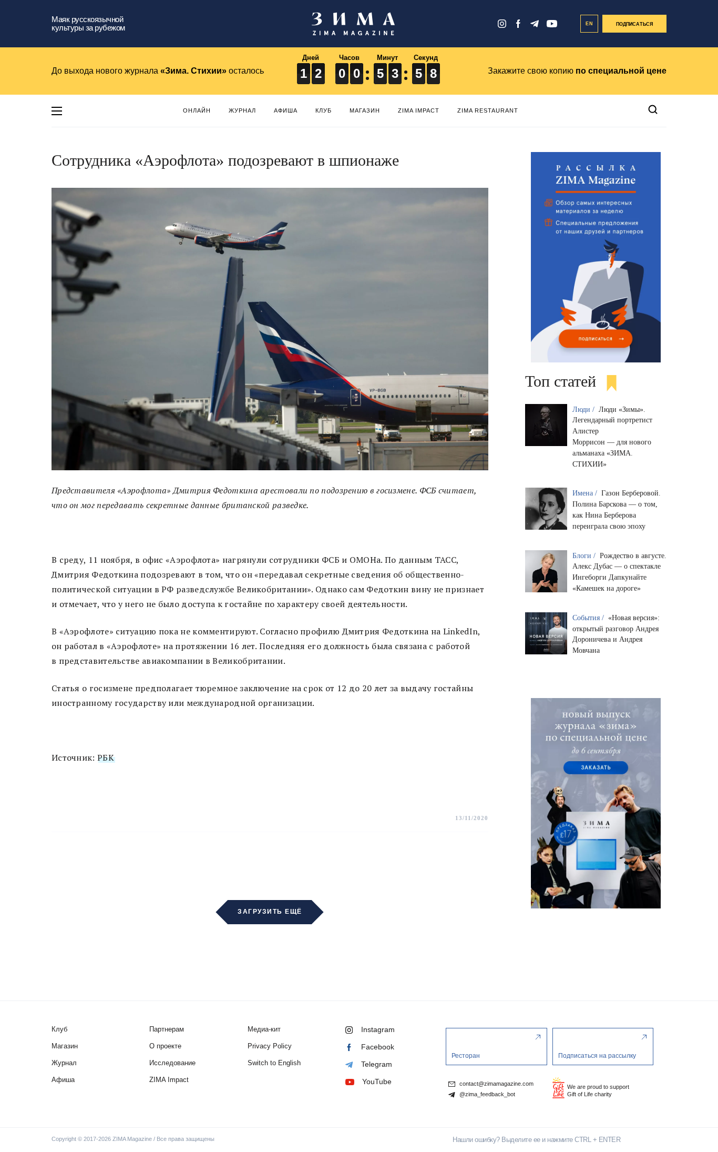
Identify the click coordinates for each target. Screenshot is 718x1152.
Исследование (172, 1063)
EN (589, 23)
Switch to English (274, 1063)
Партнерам (166, 1029)
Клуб (323, 110)
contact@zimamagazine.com (496, 1084)
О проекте (165, 1046)
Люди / (584, 409)
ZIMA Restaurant (487, 110)
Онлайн (197, 110)
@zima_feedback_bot (486, 1094)
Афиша (286, 110)
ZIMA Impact (418, 110)
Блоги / (585, 556)
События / (589, 618)
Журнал (242, 110)
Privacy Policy (270, 1046)
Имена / (585, 493)
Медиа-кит (264, 1029)
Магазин (365, 110)
